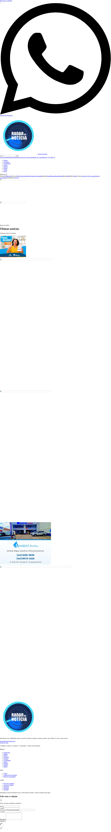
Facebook (6, 788)
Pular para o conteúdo (6, 0)
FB (3, 743)
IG (0, 743)
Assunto (2, 812)
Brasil (5, 171)
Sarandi (5, 166)
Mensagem (3, 819)
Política (5, 160)
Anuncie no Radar (8, 785)
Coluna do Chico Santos (26, 157)
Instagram (6, 786)
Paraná (5, 165)
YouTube (5, 789)
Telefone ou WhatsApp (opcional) (9, 810)
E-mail (2, 808)
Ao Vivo (47, 157)
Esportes (13, 157)
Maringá (17, 157)
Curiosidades (7, 163)
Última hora (3, 157)
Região (5, 168)
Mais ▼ (52, 157)
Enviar (3, 821)
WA (7, 743)
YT (5, 743)
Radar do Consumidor (39, 157)
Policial (9, 157)
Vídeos (5, 170)
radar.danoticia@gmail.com (7, 741)
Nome (1, 806)
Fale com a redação (8, 783)
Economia (6, 162)
